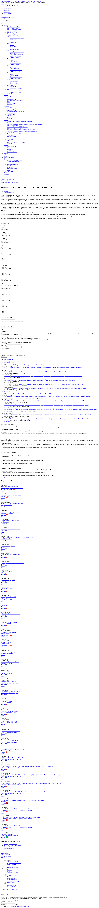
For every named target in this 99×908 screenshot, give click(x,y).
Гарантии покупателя (12, 861)
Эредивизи (13, 86)
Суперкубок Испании (15, 47)
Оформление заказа (12, 879)
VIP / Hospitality (11, 886)
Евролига (9, 107)
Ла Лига (12, 45)
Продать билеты (8, 13)
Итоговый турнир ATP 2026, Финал (10, 529)
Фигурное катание (9, 157)
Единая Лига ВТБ (11, 114)
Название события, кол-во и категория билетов (13, 355)
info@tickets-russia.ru (6, 8)
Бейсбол (9, 163)
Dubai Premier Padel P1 (13, 125)
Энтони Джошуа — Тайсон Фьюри (10, 520)
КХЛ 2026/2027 (11, 96)
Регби (8, 170)
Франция (9, 72)
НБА (8, 117)
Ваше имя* (3, 345)
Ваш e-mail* (4, 347)
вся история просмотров (15, 850)
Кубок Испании (14, 46)
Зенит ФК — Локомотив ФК (8, 632)
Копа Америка (14, 81)
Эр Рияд (3, 523)
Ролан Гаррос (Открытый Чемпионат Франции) (19, 121)
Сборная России (14, 42)
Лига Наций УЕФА (12, 32)
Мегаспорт (15, 182)
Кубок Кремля (10, 138)
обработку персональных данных (20, 906)
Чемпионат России (12, 152)
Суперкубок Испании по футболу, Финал (12, 825)
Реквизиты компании (12, 872)
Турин (2, 532)
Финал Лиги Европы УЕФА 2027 (9, 486)
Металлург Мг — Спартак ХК (45, 388)
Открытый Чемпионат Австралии (16, 142)
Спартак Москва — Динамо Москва (10, 691)
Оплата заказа (7, 10)
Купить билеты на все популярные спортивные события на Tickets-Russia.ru (21, 1)
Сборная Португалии (15, 92)
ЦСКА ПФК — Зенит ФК (7, 701)
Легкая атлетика (11, 167)
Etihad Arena (4, 801)
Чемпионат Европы (12, 33)
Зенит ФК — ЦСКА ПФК (7, 642)
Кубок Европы (11, 113)
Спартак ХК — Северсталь (43, 384)
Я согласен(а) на (15, 906)
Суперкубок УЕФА (12, 31)
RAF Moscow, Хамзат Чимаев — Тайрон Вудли (13, 758)
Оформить (3, 331)
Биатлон (6, 145)
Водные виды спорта (12, 164)
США (8, 79)
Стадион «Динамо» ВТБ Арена (9, 722)
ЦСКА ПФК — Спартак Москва (9, 711)
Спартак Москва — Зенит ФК (8, 681)
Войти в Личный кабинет (7, 17)
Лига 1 (11, 74)
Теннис (6, 120)
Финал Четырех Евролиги (14, 109)
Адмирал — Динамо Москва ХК (46, 419)
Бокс (5, 154)
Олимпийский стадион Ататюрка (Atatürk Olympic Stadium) (16, 810)
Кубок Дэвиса (10, 139)
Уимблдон (9, 122)
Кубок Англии (14, 53)
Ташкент (3, 837)
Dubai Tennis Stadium (6, 539)
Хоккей (6, 95)
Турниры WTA (11, 132)
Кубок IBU (10, 150)
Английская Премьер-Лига (17, 52)
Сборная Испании (14, 49)
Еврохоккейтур (11, 97)
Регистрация (10, 865)
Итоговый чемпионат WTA (14, 134)
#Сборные (6, 174)
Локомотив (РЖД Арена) (7, 653)
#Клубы (6, 172)
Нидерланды (10, 85)
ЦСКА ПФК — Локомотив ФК (9, 622)
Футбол (6, 25)
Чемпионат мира (11, 99)
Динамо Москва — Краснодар (9, 721)
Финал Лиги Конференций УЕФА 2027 (11, 495)
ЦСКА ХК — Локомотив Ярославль (10, 614)
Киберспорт (10, 171)
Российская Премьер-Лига (17, 38)
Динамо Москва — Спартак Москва (10, 731)
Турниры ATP (10, 135)
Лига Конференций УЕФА (14, 29)
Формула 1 (6, 153)
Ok (16, 904)
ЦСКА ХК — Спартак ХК (43, 367)
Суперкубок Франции (16, 77)
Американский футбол (13, 161)
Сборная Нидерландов (16, 88)
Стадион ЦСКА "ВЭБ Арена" (8, 623)
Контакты (3, 857)
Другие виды (7, 159)
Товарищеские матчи (12, 35)
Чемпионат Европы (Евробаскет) (15, 111)
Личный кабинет (11, 864)
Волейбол (9, 165)
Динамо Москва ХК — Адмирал (46, 405)
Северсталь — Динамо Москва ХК (47, 414)
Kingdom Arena (5, 522)
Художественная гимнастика (14, 160)
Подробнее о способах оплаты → (9, 478)
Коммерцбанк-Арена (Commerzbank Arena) (12, 488)
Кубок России (13, 39)
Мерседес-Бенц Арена (6, 750)
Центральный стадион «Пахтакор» (10, 835)
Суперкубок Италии (15, 63)
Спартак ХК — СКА (40, 380)
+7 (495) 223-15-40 (5, 4)
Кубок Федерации (11, 140)
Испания (9, 43)
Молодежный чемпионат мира (15, 100)
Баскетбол (6, 106)
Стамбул (3, 498)
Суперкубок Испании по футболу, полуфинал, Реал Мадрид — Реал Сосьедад (21, 808)
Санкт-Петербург (5, 600)
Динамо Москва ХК (45, 394)
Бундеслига (13, 67)
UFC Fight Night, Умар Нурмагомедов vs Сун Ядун (14, 749)
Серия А (12, 60)
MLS (11, 82)
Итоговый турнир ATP (13, 136)
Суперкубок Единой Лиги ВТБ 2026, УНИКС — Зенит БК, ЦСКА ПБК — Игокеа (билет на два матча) (28, 766)
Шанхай (3, 752)
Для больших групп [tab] (9, 192)
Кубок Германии (14, 68)
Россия (8, 36)
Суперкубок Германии (16, 70)
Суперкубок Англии (15, 56)
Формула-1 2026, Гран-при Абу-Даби (10, 512)
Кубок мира (10, 149)
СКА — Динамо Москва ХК (44, 400)
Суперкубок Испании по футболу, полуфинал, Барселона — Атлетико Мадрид (21, 817)
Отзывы (6, 15)
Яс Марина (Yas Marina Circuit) (9, 513)
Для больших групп (12, 885)
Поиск (8, 877)
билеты (2, 491)
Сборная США (14, 84)
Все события (10, 93)
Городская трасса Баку (6, 505)
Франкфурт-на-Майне (6, 489)
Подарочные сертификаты (14, 863)
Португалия (10, 89)
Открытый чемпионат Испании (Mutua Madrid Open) (21, 129)
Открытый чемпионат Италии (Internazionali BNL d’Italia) (22, 131)
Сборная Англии (14, 57)
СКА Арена (4, 598)
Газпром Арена (5, 633)
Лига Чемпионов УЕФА (13, 27)
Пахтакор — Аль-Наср (7, 834)
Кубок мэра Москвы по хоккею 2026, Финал (12, 563)
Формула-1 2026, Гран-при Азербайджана (12, 503)
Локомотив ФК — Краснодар (8, 652)
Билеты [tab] (6, 191)
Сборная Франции (15, 78)
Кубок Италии (13, 61)
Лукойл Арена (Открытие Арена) (9, 683)
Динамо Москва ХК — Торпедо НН (48, 396)
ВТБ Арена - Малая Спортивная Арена (11, 759)
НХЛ (8, 102)
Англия (9, 50)
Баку (2, 506)
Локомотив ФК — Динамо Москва (10, 671)
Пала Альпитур (5, 530)
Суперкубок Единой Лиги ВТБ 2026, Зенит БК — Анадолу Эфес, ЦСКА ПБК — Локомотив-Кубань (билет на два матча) (33, 774)
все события (7, 391)
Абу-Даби (3, 515)
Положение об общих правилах (9, 889)
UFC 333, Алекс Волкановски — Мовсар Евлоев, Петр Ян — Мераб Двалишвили (22, 800)
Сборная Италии (14, 64)
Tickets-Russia (4, 853)
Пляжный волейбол (12, 168)
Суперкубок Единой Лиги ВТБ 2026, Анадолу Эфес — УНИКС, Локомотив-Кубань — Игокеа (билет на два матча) (31, 783)
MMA (5, 156)
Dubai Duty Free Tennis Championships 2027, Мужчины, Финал (17, 537)
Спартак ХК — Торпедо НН (44, 371)
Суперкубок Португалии (16, 90)
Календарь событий (12, 875)
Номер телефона (5, 348)
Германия (9, 65)
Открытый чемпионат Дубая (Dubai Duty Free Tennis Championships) (25, 124)
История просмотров (12, 867)
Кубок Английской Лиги (16, 54)
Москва (8, 182)
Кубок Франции (14, 75)
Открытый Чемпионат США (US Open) (17, 127)
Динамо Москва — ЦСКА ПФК (9, 741)
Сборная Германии (15, 71)
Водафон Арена (5, 496)
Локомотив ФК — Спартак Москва (10, 662)
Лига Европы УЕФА (12, 28)
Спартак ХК (39, 365)
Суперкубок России (15, 40)
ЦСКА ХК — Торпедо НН (8, 580)
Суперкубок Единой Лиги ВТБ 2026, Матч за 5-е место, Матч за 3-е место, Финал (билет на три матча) (28, 791)
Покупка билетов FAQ (13, 881)
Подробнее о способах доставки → (10, 449)
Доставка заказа (8, 12)
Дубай (2, 540)
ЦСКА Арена (4, 573)
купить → (3, 23)
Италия (9, 59)
